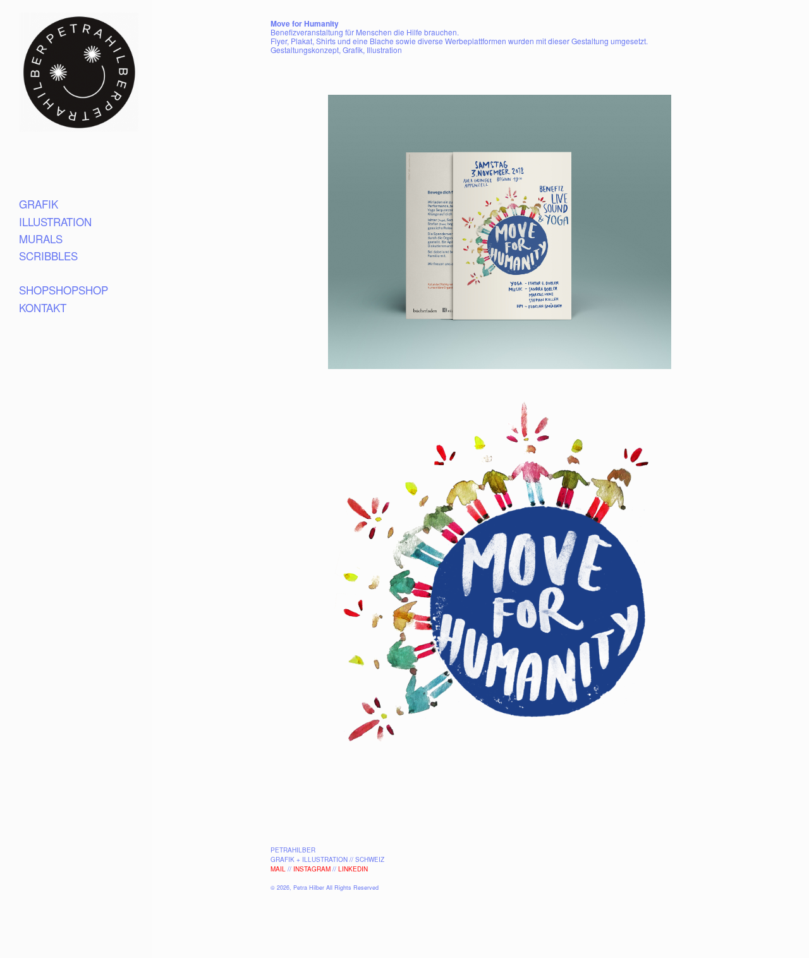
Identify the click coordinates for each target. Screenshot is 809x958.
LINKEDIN (353, 868)
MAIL (278, 868)
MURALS (41, 238)
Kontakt (42, 307)
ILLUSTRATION (55, 221)
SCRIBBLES (48, 256)
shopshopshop (63, 290)
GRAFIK (38, 204)
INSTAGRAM (312, 868)
